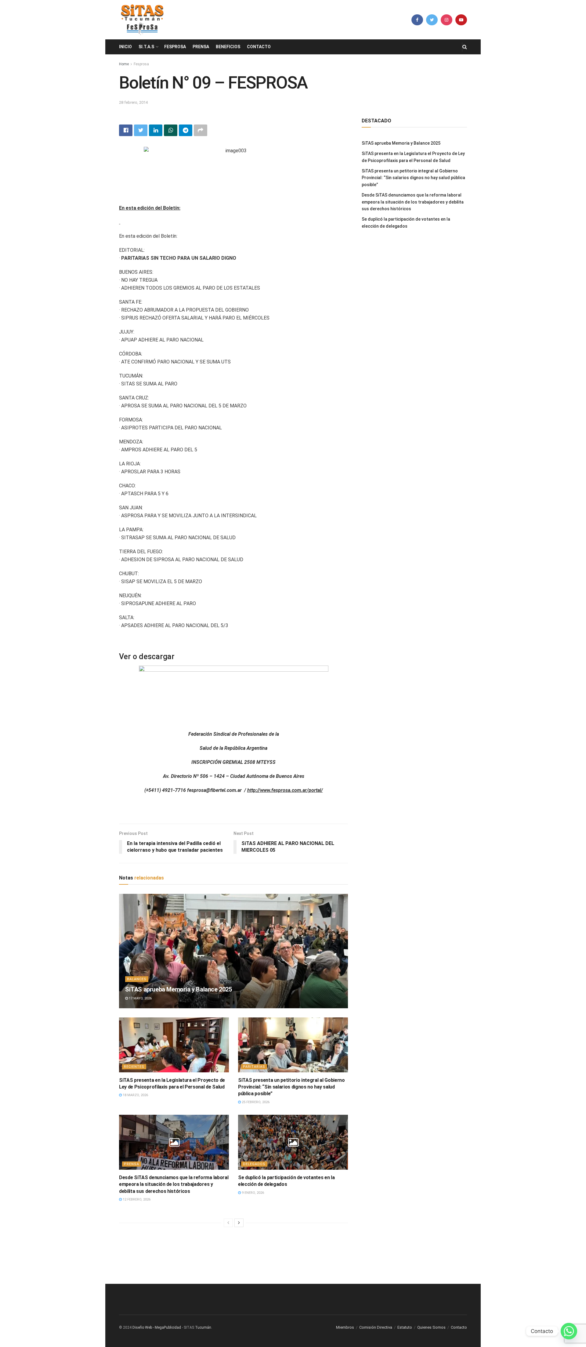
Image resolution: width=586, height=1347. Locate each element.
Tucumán (203, 1327)
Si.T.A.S (146, 46)
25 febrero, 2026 (255, 1102)
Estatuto (404, 1327)
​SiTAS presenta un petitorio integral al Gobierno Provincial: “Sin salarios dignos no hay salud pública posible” (291, 1087)
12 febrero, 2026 (136, 1199)
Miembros (345, 1327)
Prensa (201, 46)
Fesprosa (175, 46)
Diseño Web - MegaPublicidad (156, 1327)
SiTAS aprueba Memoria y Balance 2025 (178, 989)
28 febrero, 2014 (133, 102)
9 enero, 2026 (252, 1193)
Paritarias (254, 1067)
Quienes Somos (431, 1327)
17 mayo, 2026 (140, 998)
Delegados (254, 1164)
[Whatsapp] (569, 1331)
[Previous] (228, 1223)
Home (124, 64)
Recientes (134, 1067)
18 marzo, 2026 (135, 1095)
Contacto (259, 46)
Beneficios (228, 46)
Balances (136, 979)
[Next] (239, 1223)
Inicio (125, 46)
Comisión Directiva (375, 1327)
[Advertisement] (293, 1254)
